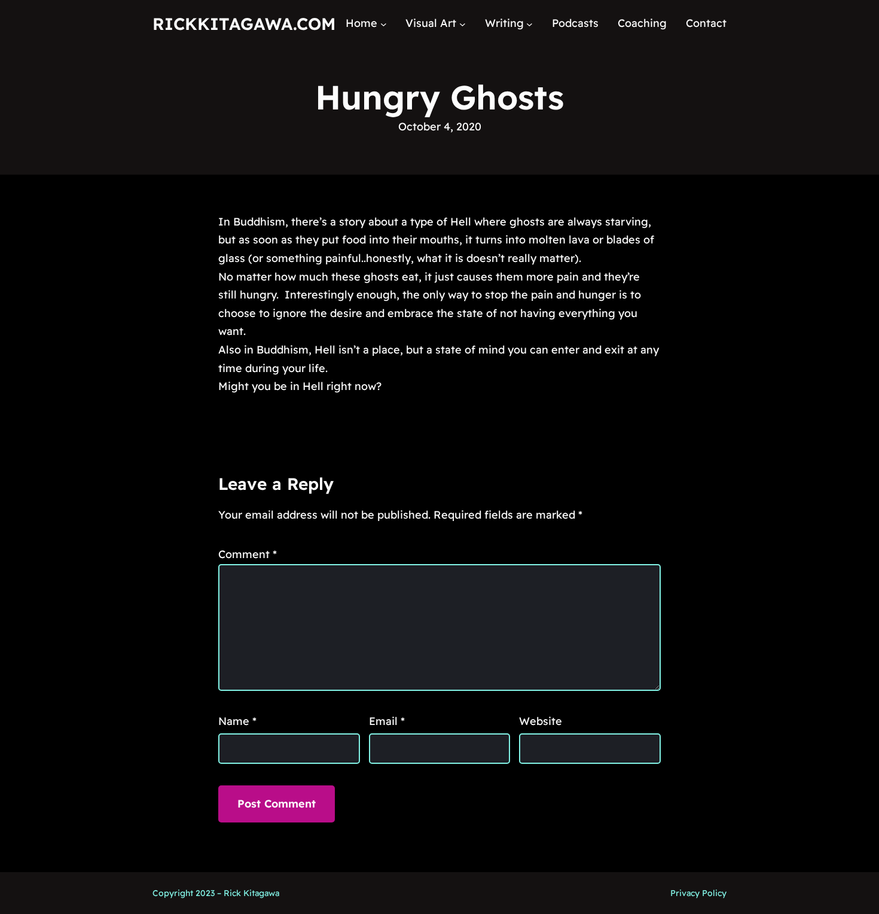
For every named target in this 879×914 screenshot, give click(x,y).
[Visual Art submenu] (462, 23)
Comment (247, 554)
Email (387, 721)
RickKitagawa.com (243, 23)
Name (237, 721)
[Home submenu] (383, 23)
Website (540, 721)
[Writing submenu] (529, 23)
